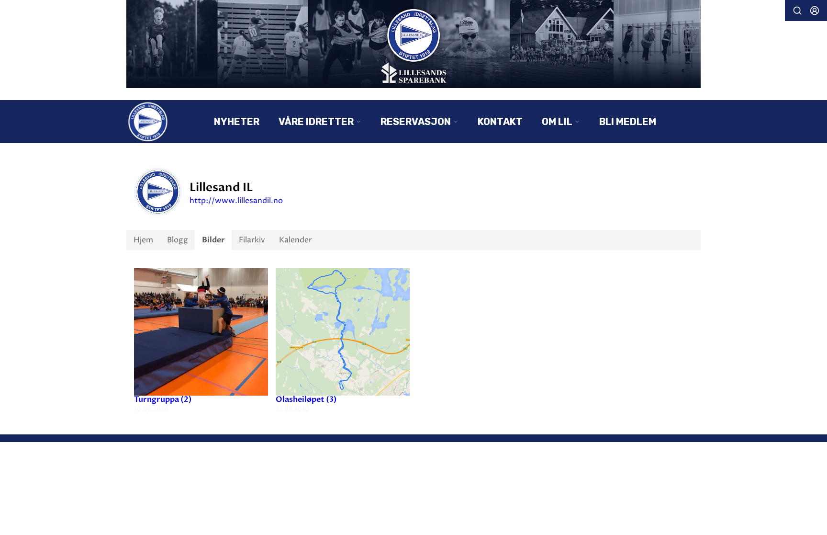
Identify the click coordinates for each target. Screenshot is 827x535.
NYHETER (236, 121)
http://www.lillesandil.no (236, 200)
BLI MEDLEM (627, 121)
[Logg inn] (814, 10)
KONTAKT (500, 121)
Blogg (177, 240)
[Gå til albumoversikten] (201, 331)
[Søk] (797, 10)
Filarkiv (252, 240)
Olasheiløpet (306, 399)
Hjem (143, 240)
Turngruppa (163, 399)
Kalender (295, 240)
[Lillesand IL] (413, 44)
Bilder (213, 240)
